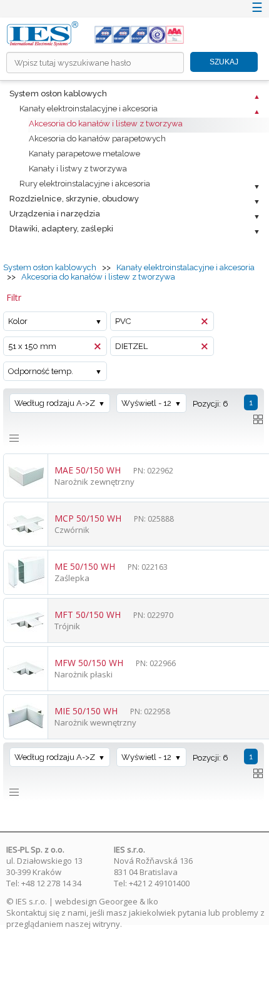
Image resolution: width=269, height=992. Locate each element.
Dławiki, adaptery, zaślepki (61, 228)
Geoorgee (118, 901)
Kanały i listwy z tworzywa (78, 168)
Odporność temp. (40, 371)
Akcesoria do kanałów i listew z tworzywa (106, 123)
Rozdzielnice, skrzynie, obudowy (74, 198)
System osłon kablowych (58, 93)
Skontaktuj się (32, 912)
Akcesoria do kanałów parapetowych (97, 138)
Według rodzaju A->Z (54, 403)
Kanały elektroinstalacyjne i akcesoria (88, 108)
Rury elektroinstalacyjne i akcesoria (84, 183)
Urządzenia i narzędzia (54, 213)
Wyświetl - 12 (146, 403)
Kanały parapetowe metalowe (84, 153)
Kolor (18, 321)
